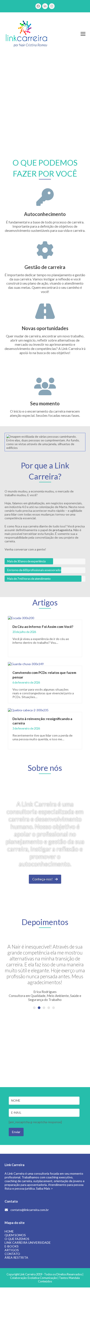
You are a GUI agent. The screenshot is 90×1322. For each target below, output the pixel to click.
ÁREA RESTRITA (16, 1257)
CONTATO (12, 1254)
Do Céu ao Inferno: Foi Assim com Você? (42, 627)
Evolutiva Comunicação (42, 1278)
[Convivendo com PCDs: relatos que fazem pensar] (26, 663)
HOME (9, 1231)
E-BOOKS (12, 1246)
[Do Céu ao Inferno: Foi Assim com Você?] (21, 617)
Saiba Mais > (44, 1188)
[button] (83, 34)
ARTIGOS (12, 1250)
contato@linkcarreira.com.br (29, 1210)
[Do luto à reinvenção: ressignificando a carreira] (28, 709)
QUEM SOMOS (15, 1235)
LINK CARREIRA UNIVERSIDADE (28, 1242)
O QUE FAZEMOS (17, 1239)
